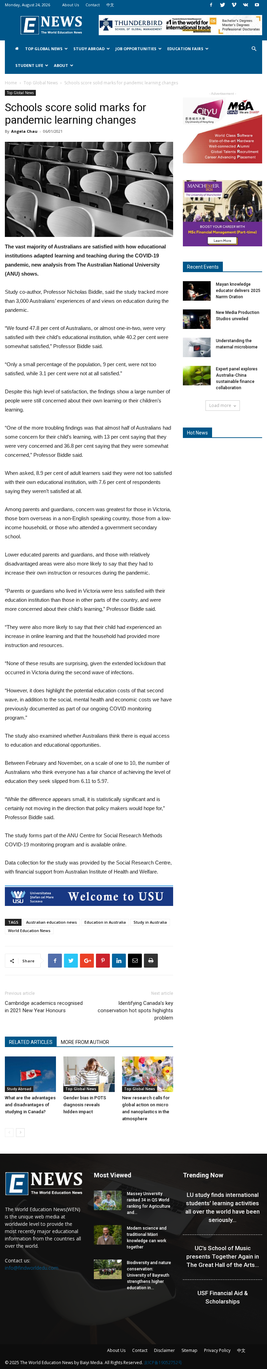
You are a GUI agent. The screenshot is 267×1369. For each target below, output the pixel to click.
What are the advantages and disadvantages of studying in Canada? (30, 1104)
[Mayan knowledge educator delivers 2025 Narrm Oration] (197, 291)
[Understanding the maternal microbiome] (197, 347)
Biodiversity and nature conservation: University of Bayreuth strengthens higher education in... (149, 1275)
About (61, 65)
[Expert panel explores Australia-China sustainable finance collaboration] (197, 375)
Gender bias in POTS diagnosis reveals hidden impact (84, 1104)
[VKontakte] (245, 5)
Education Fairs (185, 48)
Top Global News (44, 48)
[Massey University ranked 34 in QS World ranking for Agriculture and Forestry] (108, 1200)
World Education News (29, 930)
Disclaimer (164, 1350)
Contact (93, 4)
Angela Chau (24, 131)
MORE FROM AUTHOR (85, 1042)
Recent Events (203, 267)
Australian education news (51, 922)
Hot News (197, 433)
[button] (253, 49)
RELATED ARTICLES (30, 1042)
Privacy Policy (217, 1350)
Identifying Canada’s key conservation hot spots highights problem (135, 1010)
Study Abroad (89, 48)
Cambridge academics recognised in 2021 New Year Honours (44, 1007)
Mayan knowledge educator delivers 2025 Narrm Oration (238, 290)
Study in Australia (150, 922)
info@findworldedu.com (31, 1267)
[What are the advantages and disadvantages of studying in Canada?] (30, 1074)
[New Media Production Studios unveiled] (197, 319)
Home (11, 83)
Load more (220, 405)
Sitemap (189, 1350)
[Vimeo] (234, 5)
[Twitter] (222, 5)
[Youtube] (257, 5)
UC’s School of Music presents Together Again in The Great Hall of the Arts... (222, 1256)
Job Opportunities (135, 48)
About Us (70, 4)
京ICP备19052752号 (163, 1363)
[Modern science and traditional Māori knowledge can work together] (108, 1235)
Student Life (29, 65)
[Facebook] (211, 5)
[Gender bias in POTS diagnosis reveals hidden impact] (88, 1074)
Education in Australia (105, 922)
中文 (110, 4)
